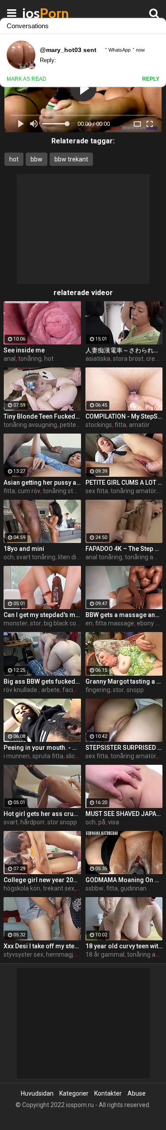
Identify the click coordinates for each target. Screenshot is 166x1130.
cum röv (29, 490)
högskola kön (22, 888)
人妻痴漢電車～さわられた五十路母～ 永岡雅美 (124, 350)
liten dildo (71, 557)
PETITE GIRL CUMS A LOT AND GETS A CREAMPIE (124, 482)
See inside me (24, 350)
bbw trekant (71, 159)
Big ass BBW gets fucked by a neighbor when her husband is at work (42, 681)
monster (15, 623)
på (101, 822)
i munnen (17, 756)
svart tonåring (35, 557)
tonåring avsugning (30, 424)
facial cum (77, 689)
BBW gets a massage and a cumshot (124, 614)
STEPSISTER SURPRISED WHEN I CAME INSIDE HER (124, 747)
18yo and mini (24, 548)
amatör (139, 424)
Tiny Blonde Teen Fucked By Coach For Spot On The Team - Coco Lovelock (42, 416)
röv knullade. (21, 689)
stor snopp (62, 822)
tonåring (30, 358)
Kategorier (74, 1093)
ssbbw (94, 888)
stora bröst (128, 358)
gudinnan (133, 888)
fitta (120, 424)
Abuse (136, 1093)
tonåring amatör (133, 490)
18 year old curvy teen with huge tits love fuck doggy (124, 946)
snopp (135, 689)
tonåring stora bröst (70, 490)
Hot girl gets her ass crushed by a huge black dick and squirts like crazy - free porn (42, 813)
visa (113, 822)
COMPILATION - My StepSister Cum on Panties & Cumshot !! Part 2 (124, 416)
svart (11, 822)
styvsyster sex (23, 954)
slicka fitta (80, 756)
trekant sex (58, 888)
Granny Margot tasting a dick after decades (124, 681)
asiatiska (97, 358)
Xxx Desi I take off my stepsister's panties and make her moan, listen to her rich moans (42, 946)
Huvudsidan (37, 1093)
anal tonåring (103, 557)
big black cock (63, 623)
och (9, 557)
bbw (36, 159)
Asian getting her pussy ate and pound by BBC (42, 482)
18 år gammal (104, 954)
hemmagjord (64, 954)
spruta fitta (47, 756)
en (89, 623)
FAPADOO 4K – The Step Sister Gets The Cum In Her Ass (124, 548)
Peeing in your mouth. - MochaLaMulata (42, 747)
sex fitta (96, 490)
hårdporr (32, 822)
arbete (50, 689)
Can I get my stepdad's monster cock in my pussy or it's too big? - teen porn (42, 614)
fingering (97, 689)
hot (14, 159)
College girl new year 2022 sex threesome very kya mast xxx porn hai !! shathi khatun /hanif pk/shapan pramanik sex (42, 879)
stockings (98, 424)
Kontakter (108, 1093)
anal (9, 358)
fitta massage (114, 623)
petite (68, 424)
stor (35, 623)
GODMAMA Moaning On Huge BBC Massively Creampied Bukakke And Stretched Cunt (124, 879)
